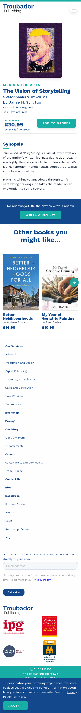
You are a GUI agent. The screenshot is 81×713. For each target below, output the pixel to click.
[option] (22, 291)
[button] (74, 282)
